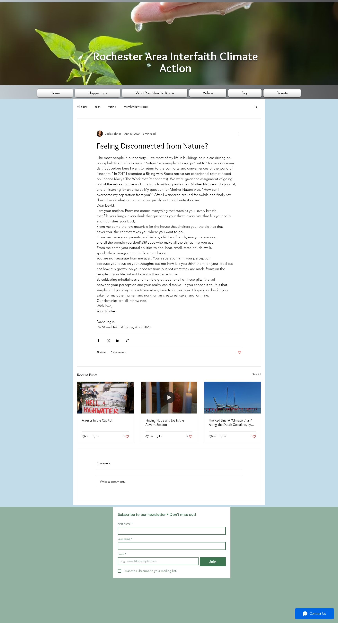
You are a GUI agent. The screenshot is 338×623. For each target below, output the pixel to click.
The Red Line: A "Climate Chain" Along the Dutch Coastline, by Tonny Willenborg (230, 422)
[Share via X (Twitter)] (108, 340)
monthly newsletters (136, 106)
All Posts (82, 106)
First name (125, 523)
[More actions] (239, 133)
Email (122, 554)
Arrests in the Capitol (97, 420)
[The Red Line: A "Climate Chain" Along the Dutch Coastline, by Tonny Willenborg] (232, 398)
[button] (256, 106)
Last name (125, 538)
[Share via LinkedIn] (118, 340)
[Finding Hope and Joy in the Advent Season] (169, 398)
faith (98, 106)
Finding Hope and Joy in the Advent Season (165, 422)
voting (112, 106)
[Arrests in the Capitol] (105, 398)
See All (256, 374)
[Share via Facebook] (98, 340)
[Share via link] (127, 340)
